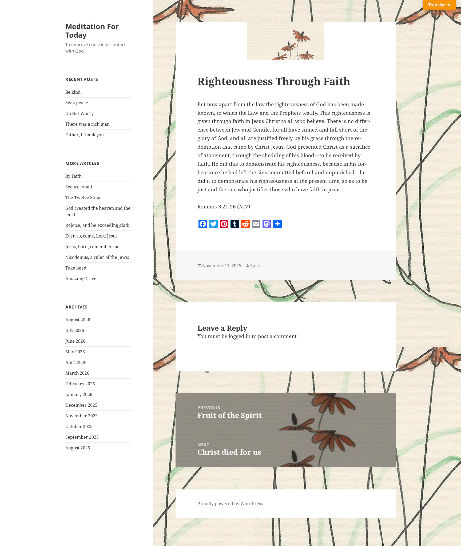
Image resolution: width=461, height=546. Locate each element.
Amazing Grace (80, 279)
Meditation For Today (92, 30)
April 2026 (75, 362)
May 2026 (75, 352)
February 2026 (80, 384)
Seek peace (76, 103)
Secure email (78, 187)
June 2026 (75, 341)
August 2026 (77, 320)
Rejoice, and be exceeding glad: (97, 225)
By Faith (73, 176)
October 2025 (79, 426)
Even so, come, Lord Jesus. (91, 236)
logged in (240, 336)
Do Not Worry (79, 113)
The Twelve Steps (83, 197)
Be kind (73, 92)
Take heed (75, 268)
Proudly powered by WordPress (230, 504)
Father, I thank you (84, 135)
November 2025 (81, 416)
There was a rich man (87, 124)
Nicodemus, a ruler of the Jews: (97, 257)
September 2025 (82, 437)
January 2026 (78, 394)
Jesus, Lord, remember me (92, 247)
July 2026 (74, 330)
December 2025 (81, 405)
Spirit (255, 265)
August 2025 (77, 448)
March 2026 (77, 373)
